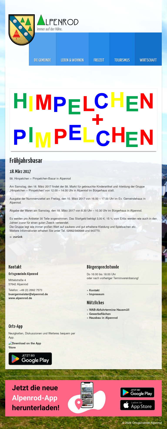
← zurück (16, 237)
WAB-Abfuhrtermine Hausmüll (109, 310)
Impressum (96, 294)
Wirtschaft (148, 60)
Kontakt (94, 290)
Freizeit (99, 60)
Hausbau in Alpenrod (103, 318)
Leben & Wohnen (72, 60)
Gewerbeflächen (100, 314)
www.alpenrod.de (20, 298)
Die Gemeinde (42, 60)
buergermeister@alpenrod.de (28, 294)
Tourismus (122, 60)
